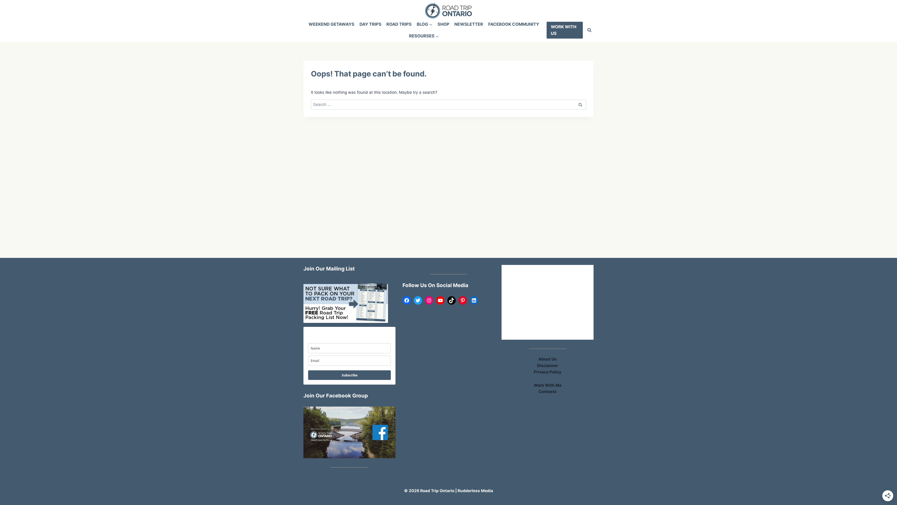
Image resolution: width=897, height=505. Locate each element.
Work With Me (548, 385)
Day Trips (370, 24)
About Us (547, 359)
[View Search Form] (589, 30)
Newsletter (468, 24)
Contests (547, 391)
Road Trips (399, 24)
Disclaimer (547, 365)
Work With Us (563, 30)
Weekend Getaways (331, 24)
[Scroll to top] (885, 404)
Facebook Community (513, 24)
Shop (443, 24)
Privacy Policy (547, 372)
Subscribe (349, 375)
